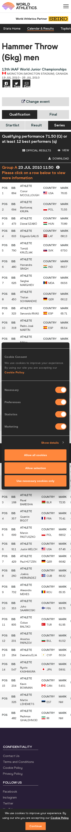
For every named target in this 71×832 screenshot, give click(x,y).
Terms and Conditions (18, 762)
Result (36, 125)
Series (59, 125)
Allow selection (35, 467)
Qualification (19, 114)
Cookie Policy (14, 372)
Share (7, 86)
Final (53, 114)
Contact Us (11, 756)
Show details (50, 442)
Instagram (10, 797)
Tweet (17, 86)
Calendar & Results (40, 28)
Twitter (8, 803)
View (65, 150)
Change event (37, 101)
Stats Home (12, 28)
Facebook (10, 791)
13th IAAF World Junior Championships (34, 69)
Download (60, 158)
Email (27, 86)
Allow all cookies (35, 455)
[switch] (60, 402)
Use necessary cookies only (35, 480)
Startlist (12, 125)
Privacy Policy (12, 773)
